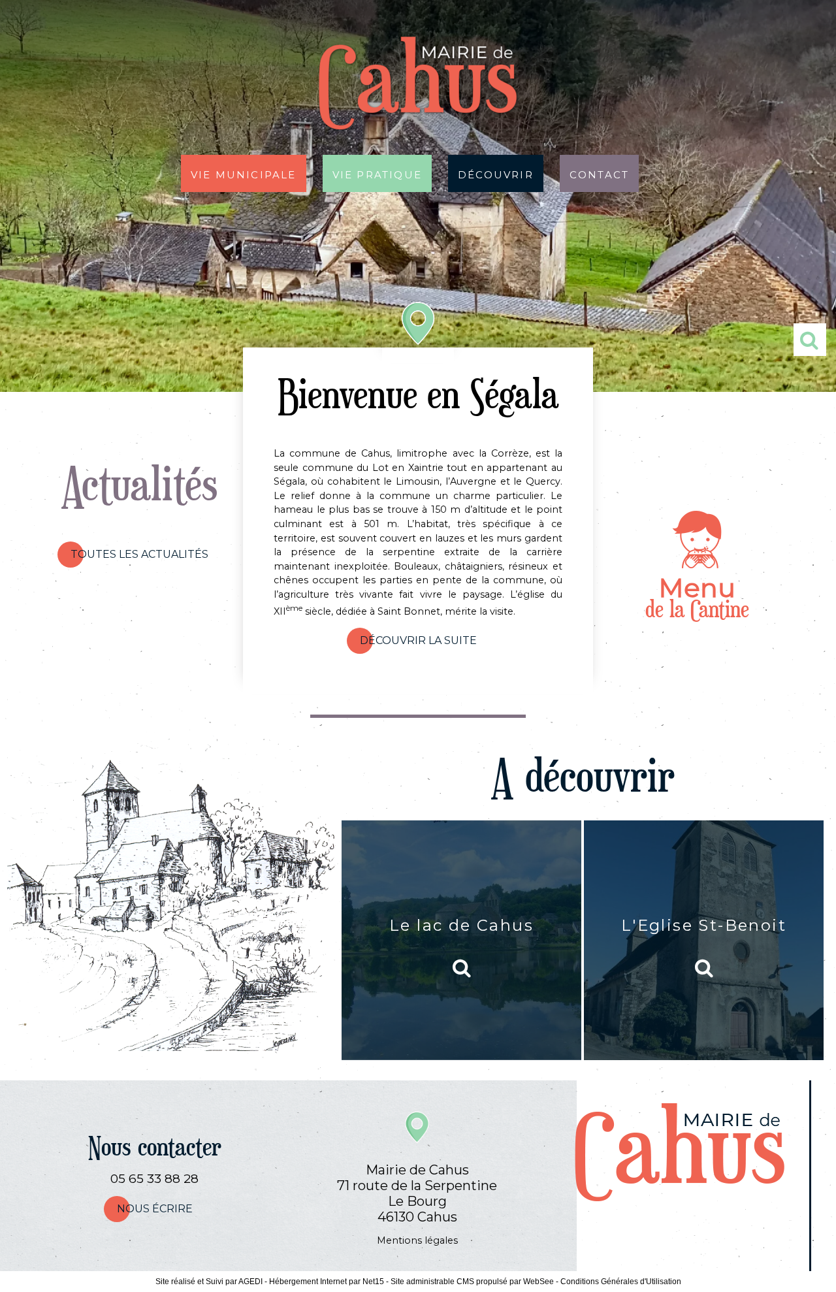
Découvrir (496, 173)
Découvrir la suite (418, 640)
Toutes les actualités (139, 554)
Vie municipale (244, 173)
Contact (599, 173)
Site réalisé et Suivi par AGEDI (209, 1281)
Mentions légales (417, 1240)
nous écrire (155, 1209)
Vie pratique (377, 173)
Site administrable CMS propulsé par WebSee (472, 1281)
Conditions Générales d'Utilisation (620, 1281)
